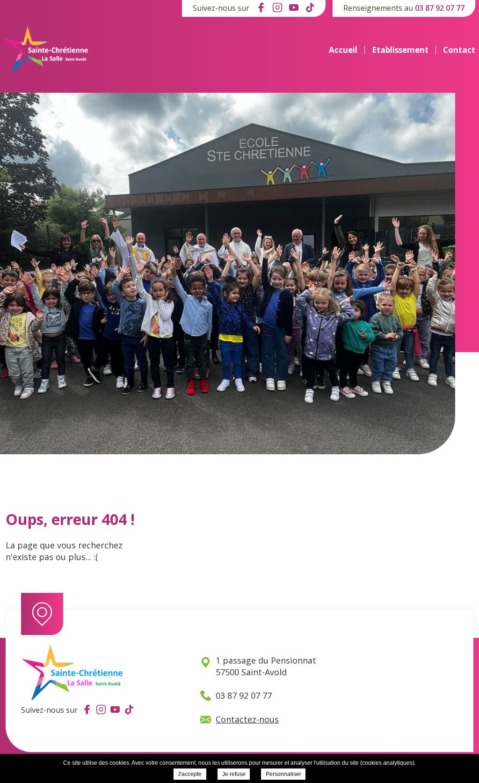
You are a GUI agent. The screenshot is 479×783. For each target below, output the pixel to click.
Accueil (343, 50)
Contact (459, 50)
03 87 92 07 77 (439, 8)
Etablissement (400, 50)
